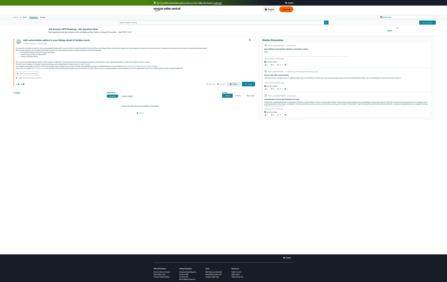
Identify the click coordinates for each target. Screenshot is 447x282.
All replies (112, 96)
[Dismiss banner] (397, 28)
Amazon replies (127, 96)
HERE (129, 32)
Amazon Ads (183, 277)
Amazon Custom (84, 64)
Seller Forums (236, 272)
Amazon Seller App (212, 277)
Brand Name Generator (213, 274)
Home (25, 17)
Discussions (33, 17)
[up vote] (18, 84)
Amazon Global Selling (161, 277)
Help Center (236, 274)
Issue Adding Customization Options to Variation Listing (286, 49)
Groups (42, 17)
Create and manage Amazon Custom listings (142, 66)
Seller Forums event (38, 68)
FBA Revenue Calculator (213, 272)
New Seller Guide (159, 274)
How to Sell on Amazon (162, 272)
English (288, 258)
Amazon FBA (183, 274)
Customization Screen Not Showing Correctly (281, 99)
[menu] (254, 40)
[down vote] (23, 84)
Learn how (218, 3)
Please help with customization (276, 75)
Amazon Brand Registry (187, 272)
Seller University (237, 277)
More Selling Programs (187, 279)
